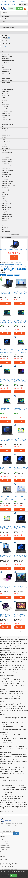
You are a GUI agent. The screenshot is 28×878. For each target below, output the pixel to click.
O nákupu (13, 1)
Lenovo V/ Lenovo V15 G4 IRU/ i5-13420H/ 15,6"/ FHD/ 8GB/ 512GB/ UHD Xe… (6, 351)
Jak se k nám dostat (4, 851)
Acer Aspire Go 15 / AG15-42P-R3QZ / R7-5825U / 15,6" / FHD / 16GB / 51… (6, 322)
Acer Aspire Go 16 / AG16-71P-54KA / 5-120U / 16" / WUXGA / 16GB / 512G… (20, 439)
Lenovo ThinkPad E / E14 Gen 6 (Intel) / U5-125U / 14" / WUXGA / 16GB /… (20, 557)
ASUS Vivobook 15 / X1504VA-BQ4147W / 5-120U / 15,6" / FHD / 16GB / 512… (6, 498)
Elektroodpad (3, 853)
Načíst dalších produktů (14, 632)
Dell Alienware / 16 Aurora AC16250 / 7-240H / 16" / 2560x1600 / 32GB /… (21, 586)
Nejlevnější (10, 275)
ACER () (5, 35)
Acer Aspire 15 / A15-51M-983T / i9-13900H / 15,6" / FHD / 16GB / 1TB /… (7, 381)
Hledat (20, 8)
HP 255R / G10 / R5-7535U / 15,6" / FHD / (14, 249)
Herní (18, 262)
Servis (14, 4)
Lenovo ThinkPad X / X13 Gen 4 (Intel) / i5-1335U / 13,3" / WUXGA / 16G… (20, 527)
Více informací (4, 872)
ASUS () (5, 41)
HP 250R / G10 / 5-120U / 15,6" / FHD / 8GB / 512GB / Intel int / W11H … (6, 439)
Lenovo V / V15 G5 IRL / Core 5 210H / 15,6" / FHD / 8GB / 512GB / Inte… (6, 469)
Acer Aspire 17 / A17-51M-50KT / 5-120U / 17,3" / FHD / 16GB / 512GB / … (20, 410)
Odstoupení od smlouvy (5, 845)
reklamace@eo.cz (13, 864)
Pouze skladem (5, 18)
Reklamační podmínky (4, 843)
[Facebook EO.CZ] (1, 828)
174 (8, 43)
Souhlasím (13, 875)
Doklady (22, 1)
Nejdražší (16, 275)
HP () (4, 46)
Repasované (19, 267)
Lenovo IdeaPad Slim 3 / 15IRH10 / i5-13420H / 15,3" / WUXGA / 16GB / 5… (6, 557)
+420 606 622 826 (6, 863)
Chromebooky (19, 265)
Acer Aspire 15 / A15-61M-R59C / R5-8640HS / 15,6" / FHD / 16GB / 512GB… (21, 322)
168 (6, 46)
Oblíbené (3, 275)
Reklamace (4, 4)
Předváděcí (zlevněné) (7, 267)
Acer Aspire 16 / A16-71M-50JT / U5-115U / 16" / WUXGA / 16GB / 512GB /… (20, 381)
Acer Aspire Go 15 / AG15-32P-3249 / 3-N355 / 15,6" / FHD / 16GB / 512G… (6, 410)
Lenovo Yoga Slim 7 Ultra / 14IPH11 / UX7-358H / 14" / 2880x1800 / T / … (6, 586)
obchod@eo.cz (5, 864)
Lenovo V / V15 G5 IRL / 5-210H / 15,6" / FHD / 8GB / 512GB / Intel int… (21, 469)
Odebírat (16, 833)
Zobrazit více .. (4, 49)
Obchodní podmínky (4, 841)
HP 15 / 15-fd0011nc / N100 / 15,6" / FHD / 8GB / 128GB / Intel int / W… (20, 292)
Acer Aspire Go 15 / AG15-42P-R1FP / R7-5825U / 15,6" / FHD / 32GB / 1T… (20, 351)
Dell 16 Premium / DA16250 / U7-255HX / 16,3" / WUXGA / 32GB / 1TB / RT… (6, 616)
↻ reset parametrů (14, 234)
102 (8, 35)
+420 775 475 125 (14, 863)
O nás (4, 1)
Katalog (4, 13)
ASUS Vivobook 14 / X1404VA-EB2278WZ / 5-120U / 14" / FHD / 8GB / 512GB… (20, 498)
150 (8, 41)
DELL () (5, 43)
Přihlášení (24, 4)
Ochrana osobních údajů (5, 847)
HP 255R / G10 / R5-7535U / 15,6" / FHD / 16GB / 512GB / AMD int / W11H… (6, 292)
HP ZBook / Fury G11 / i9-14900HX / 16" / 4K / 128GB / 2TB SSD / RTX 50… (20, 616)
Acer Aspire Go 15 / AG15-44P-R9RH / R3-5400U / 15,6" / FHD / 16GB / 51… (6, 527)
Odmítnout (5, 875)
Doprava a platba (3, 849)
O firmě (1, 839)
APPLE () (5, 38)
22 (9, 38)
